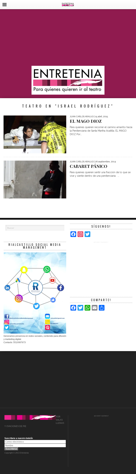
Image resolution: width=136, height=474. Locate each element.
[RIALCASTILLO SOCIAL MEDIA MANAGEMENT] (35, 333)
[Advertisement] (68, 37)
